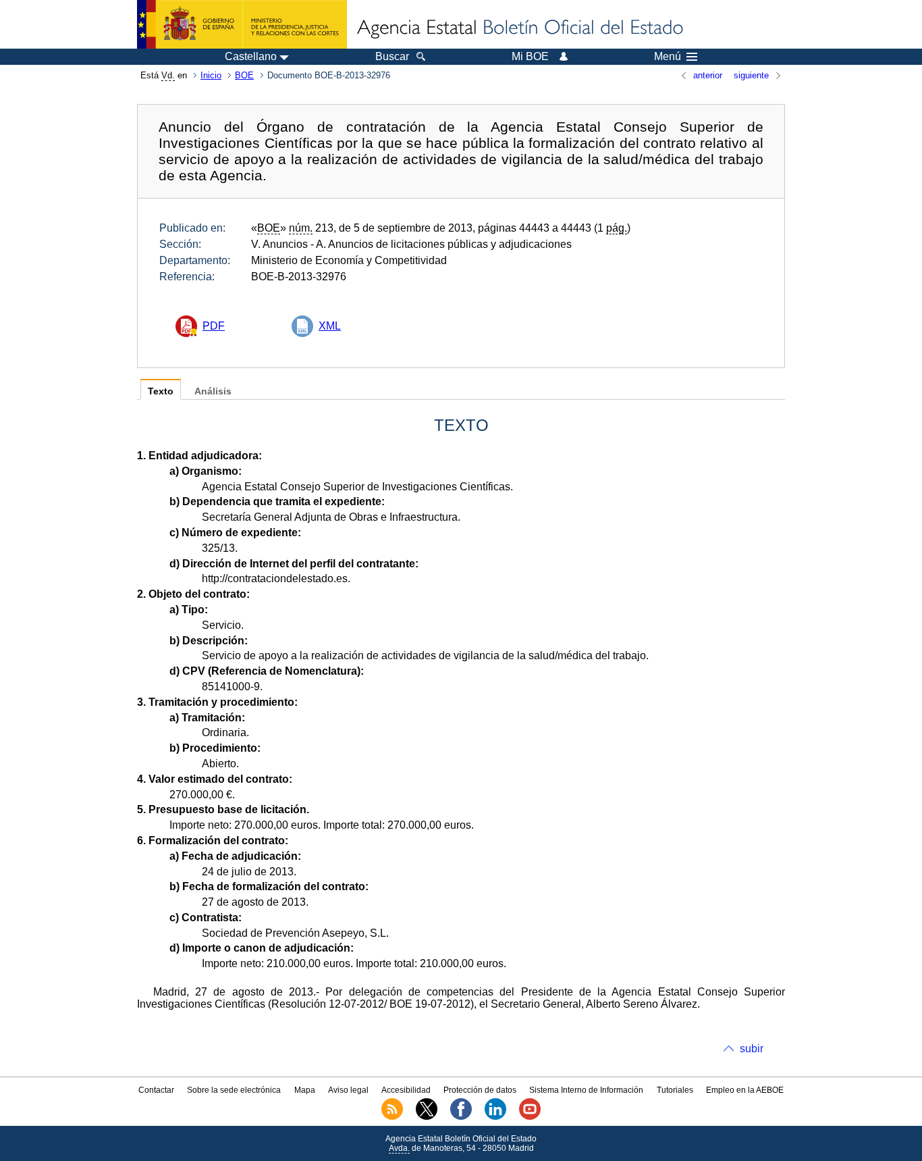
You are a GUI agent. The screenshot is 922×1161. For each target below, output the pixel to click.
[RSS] (392, 1117)
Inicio (210, 75)
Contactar (156, 1090)
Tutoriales (675, 1090)
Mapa (304, 1090)
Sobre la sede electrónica (234, 1090)
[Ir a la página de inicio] (519, 28)
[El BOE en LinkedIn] (495, 1117)
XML (330, 326)
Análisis (213, 391)
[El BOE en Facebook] (461, 1117)
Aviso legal (348, 1090)
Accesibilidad (406, 1090)
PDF (213, 326)
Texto (160, 391)
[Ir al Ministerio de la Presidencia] (242, 24)
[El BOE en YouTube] (530, 1117)
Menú (667, 56)
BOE (244, 75)
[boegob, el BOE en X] (426, 1117)
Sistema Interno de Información (586, 1090)
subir (751, 1048)
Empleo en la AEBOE (745, 1090)
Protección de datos (479, 1090)
